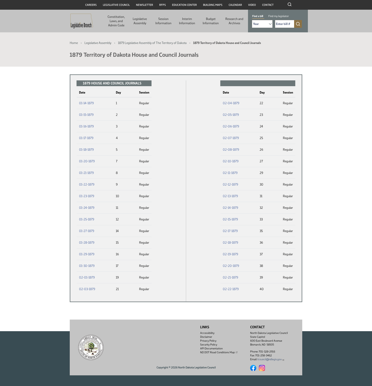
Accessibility (207, 333)
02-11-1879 (230, 173)
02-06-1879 (231, 126)
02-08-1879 (231, 149)
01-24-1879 (86, 208)
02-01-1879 (87, 277)
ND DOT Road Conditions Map (217, 352)
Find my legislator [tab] (278, 16)
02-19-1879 (230, 254)
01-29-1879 (86, 254)
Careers (91, 5)
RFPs (162, 5)
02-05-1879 (231, 115)
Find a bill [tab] (257, 16)
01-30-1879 (87, 266)
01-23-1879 (86, 196)
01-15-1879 (86, 115)
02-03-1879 (87, 289)
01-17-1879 (86, 138)
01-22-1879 (86, 184)
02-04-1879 (231, 103)
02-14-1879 (230, 208)
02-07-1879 (231, 138)
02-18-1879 (230, 242)
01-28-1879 (86, 242)
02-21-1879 (230, 277)
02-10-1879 (231, 161)
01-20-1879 (87, 161)
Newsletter (144, 5)
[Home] (82, 21)
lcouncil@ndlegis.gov (269, 359)
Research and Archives (234, 21)
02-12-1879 (230, 184)
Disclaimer (206, 337)
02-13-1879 (230, 196)
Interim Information (187, 21)
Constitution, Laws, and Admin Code (116, 21)
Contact (268, 5)
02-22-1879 (231, 289)
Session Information (163, 21)
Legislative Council (116, 5)
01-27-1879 (86, 231)
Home (74, 43)
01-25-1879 (86, 219)
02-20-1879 (231, 266)
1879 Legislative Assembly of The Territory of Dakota (152, 43)
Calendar (235, 5)
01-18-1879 (86, 149)
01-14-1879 (86, 103)
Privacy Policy (208, 340)
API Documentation (211, 348)
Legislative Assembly (140, 21)
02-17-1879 (230, 231)
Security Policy (208, 344)
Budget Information (211, 21)
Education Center (184, 5)
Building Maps (212, 5)
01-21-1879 (86, 173)
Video (252, 5)
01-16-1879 (86, 126)
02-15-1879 (230, 219)
